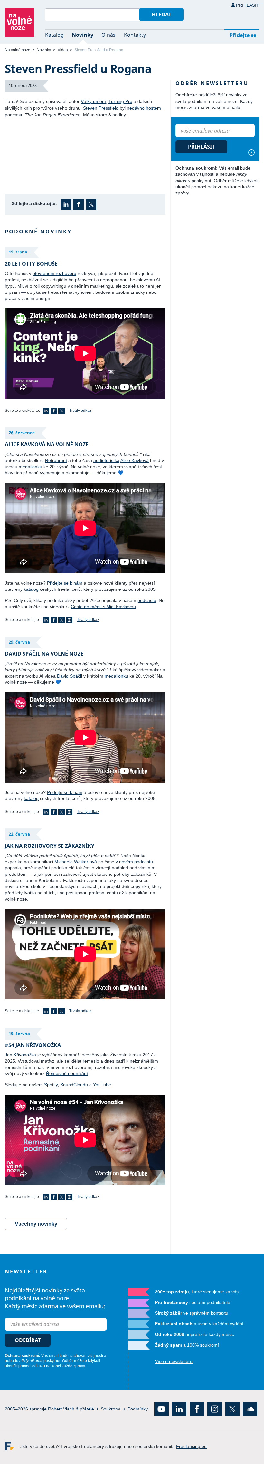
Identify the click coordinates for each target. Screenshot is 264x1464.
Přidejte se (243, 35)
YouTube (102, 1084)
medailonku (30, 466)
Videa (63, 50)
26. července (22, 433)
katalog (31, 589)
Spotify (51, 1084)
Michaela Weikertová (75, 861)
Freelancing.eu (12, 1446)
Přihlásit (247, 5)
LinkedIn (66, 204)
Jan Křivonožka (20, 1054)
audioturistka (106, 460)
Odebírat (28, 1340)
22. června (19, 834)
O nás (108, 34)
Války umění (93, 101)
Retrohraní (56, 460)
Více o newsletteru (174, 1361)
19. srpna (18, 252)
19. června (19, 1033)
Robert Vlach (61, 1408)
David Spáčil (69, 675)
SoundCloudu (74, 1084)
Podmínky (137, 1408)
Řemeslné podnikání (67, 1073)
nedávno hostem (144, 108)
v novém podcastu (134, 861)
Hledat (161, 14)
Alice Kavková (134, 460)
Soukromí (110, 1408)
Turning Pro (120, 101)
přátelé (87, 1408)
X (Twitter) (91, 204)
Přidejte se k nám (64, 583)
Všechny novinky (36, 1224)
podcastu (146, 600)
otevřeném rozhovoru (54, 273)
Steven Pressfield (100, 108)
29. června (19, 642)
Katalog (54, 34)
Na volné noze (17, 50)
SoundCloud (250, 1409)
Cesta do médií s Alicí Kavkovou (103, 606)
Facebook (78, 204)
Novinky (82, 34)
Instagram (69, 620)
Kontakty (135, 34)
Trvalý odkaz (80, 410)
